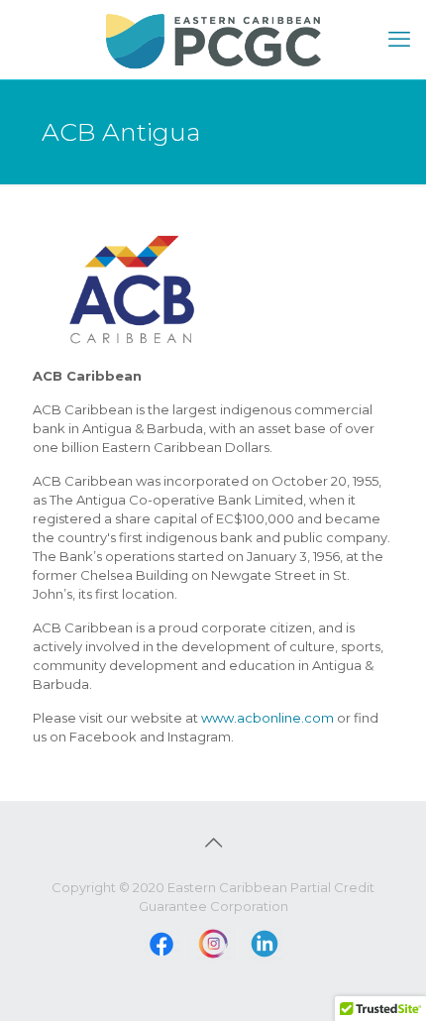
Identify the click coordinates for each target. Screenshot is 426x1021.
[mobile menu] (399, 40)
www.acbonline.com (267, 718)
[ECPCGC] (213, 39)
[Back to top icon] (213, 842)
